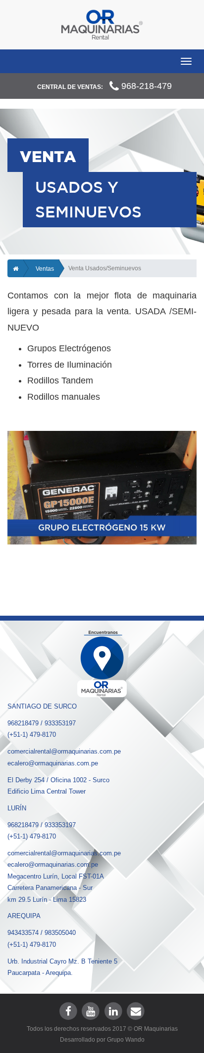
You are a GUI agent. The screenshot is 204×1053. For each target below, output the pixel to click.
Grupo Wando (126, 1039)
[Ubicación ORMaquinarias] (102, 662)
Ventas (45, 268)
